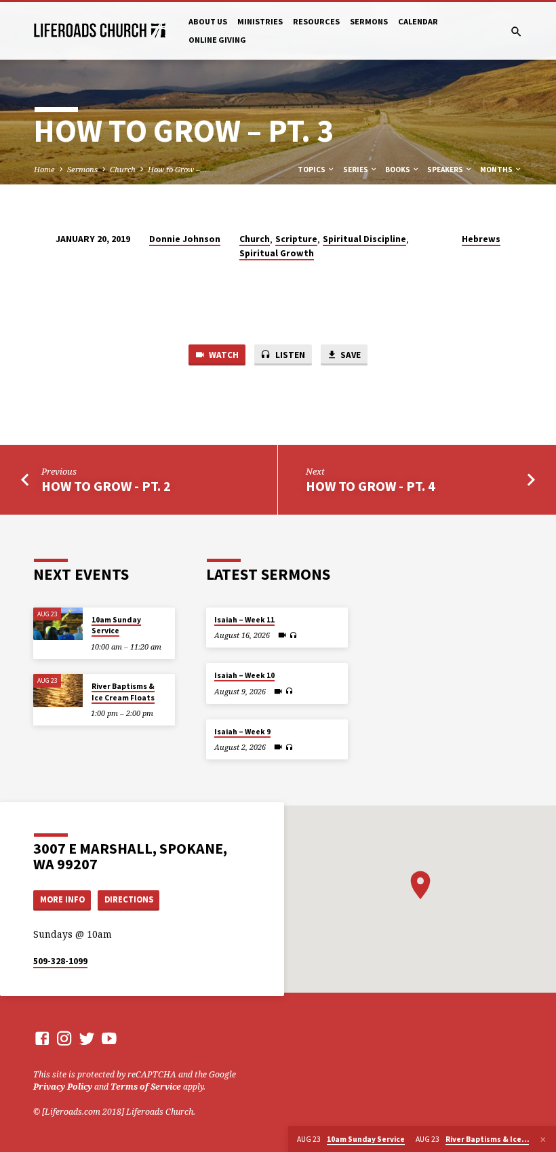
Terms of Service (146, 1086)
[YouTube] (109, 1038)
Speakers (445, 169)
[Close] (543, 1139)
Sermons (369, 21)
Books (398, 169)
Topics (312, 169)
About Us (207, 21)
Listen (289, 355)
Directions (128, 899)
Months (497, 169)
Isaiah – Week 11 (244, 619)
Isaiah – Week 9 (242, 731)
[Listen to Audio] (293, 635)
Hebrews (481, 239)
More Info (62, 899)
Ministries (260, 21)
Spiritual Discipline (364, 239)
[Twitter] (87, 1038)
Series (356, 169)
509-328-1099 (60, 961)
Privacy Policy (62, 1086)
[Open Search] (516, 31)
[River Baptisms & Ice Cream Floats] (58, 690)
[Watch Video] (282, 635)
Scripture (296, 239)
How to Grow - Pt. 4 (370, 486)
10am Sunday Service (116, 625)
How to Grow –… (177, 169)
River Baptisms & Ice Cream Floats (123, 691)
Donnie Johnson (184, 239)
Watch (223, 355)
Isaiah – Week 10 (244, 675)
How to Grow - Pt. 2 (106, 486)
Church (123, 169)
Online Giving (217, 40)
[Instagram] (64, 1038)
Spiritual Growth (276, 253)
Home (44, 169)
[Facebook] (42, 1038)
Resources (316, 21)
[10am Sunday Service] (58, 624)
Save (349, 355)
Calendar (418, 21)
